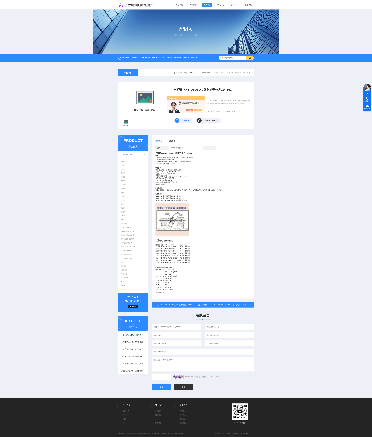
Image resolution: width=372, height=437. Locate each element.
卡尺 (122, 281)
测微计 (123, 192)
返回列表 (204, 305)
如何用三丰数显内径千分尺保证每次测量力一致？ (133, 342)
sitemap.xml (244, 433)
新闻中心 (220, 5)
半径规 (123, 177)
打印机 (123, 216)
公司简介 (158, 411)
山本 (124, 423)
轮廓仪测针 (124, 223)
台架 (122, 169)
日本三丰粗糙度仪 (127, 227)
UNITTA (125, 415)
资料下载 (183, 423)
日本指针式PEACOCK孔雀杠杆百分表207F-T (183, 57)
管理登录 (235, 433)
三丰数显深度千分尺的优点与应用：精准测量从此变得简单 (133, 364)
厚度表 (123, 212)
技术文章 (234, 5)
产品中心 (207, 5)
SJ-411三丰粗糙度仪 (127, 239)
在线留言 (171, 141)
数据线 (123, 262)
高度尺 (123, 173)
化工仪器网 (226, 433)
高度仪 (123, 184)
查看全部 (133, 306)
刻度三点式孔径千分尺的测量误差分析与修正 (133, 371)
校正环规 (124, 270)
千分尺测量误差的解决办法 (131, 335)
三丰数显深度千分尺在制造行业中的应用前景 (133, 356)
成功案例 (183, 419)
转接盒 (123, 200)
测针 (122, 219)
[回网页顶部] (367, 94)
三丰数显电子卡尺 (127, 258)
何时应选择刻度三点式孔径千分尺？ (133, 349)
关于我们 (193, 5)
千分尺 (215, 73)
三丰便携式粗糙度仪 (127, 231)
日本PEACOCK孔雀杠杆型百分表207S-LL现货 (148, 57)
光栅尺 (123, 161)
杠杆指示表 (124, 278)
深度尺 (123, 208)
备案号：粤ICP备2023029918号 (172, 433)
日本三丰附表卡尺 (127, 254)
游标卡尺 (124, 266)
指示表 (123, 196)
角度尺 (123, 165)
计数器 (123, 188)
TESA (125, 419)
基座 (122, 204)
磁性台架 (124, 274)
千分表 (123, 285)
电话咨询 (367, 101)
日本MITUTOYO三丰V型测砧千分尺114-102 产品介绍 (182, 305)
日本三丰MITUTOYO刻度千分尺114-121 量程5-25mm (235, 305)
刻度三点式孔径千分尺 (128, 247)
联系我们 (248, 5)
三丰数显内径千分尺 (127, 250)
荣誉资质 (158, 415)
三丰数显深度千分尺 (127, 243)
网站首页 (179, 5)
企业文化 (158, 419)
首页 (185, 73)
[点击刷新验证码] (178, 377)
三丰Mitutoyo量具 (204, 73)
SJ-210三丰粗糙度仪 (127, 235)
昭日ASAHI (126, 411)
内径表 (123, 181)
